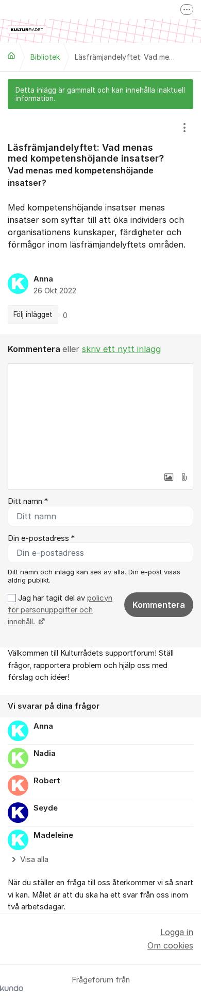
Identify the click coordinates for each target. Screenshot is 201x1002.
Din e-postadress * (41, 538)
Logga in (176, 932)
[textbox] (100, 415)
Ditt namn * (28, 501)
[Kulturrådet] (11, 55)
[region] (100, 222)
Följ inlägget (33, 314)
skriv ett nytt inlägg (121, 349)
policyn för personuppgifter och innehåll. (60, 610)
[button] (168, 477)
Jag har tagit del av (60, 610)
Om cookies (170, 945)
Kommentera (158, 605)
